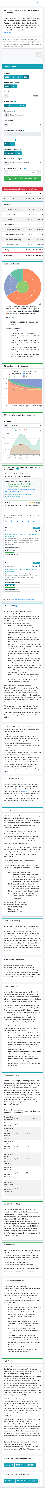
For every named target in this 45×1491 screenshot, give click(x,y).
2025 (19, 77)
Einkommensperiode (11, 82)
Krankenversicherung (12, 159)
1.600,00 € (30, 1465)
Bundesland (8, 111)
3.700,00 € (41, 1465)
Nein (7, 144)
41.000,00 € (33, 1481)
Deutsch (40, 3)
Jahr (14, 86)
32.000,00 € (21, 1481)
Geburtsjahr (8, 120)
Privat (18, 153)
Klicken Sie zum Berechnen (24, 179)
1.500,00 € (19, 1465)
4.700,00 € (9, 1465)
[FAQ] (16, 606)
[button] (3, 3)
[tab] (6, 521)
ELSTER (26, 791)
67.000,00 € (9, 1481)
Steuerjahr (8, 73)
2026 (26, 77)
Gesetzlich (9, 153)
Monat (7, 86)
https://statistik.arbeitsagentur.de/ (24, 599)
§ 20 (27, 1395)
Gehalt (6, 92)
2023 (7, 77)
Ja (12, 144)
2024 (13, 77)
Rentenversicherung (11, 149)
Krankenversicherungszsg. (14, 168)
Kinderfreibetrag (16, 130)
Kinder (6, 130)
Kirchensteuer (9, 140)
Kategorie (7, 421)
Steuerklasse (9, 101)
